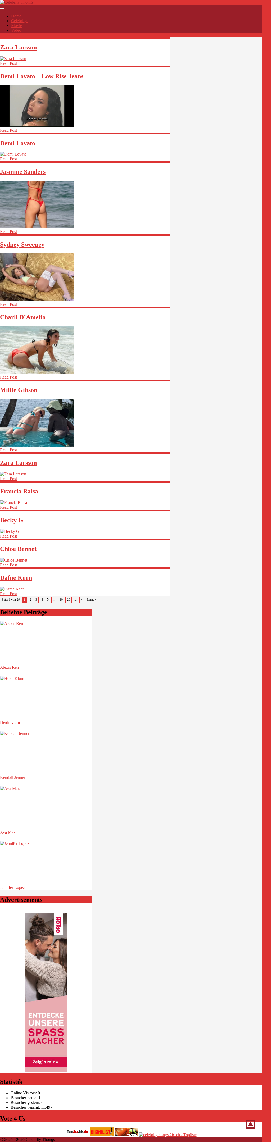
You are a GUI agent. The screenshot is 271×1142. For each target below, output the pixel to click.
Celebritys (19, 21)
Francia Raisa (19, 491)
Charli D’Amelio (23, 317)
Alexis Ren (9, 667)
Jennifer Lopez (12, 887)
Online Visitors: (24, 1093)
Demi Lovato (17, 143)
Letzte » (92, 600)
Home (16, 16)
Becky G (11, 520)
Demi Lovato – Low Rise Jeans (41, 76)
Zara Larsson (18, 47)
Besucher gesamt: (26, 1107)
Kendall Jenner (12, 777)
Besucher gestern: (26, 1102)
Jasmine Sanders (23, 171)
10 (61, 600)
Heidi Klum (10, 722)
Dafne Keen (16, 577)
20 (68, 600)
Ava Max (8, 832)
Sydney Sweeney (22, 244)
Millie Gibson (18, 389)
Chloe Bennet (18, 548)
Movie (16, 25)
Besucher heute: (24, 1097)
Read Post (8, 63)
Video (16, 30)
